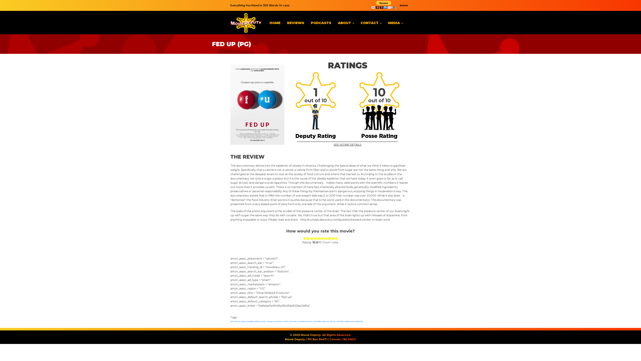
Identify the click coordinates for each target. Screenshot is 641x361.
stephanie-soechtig (354, 321)
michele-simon (304, 321)
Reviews (295, 23)
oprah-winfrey (337, 321)
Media (394, 23)
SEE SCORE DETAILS (347, 144)
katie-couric (260, 321)
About (344, 23)
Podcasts (321, 23)
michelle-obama (321, 321)
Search (404, 5)
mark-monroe (289, 321)
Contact (370, 23)
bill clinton (235, 321)
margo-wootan (274, 321)
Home (275, 23)
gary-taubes (247, 321)
